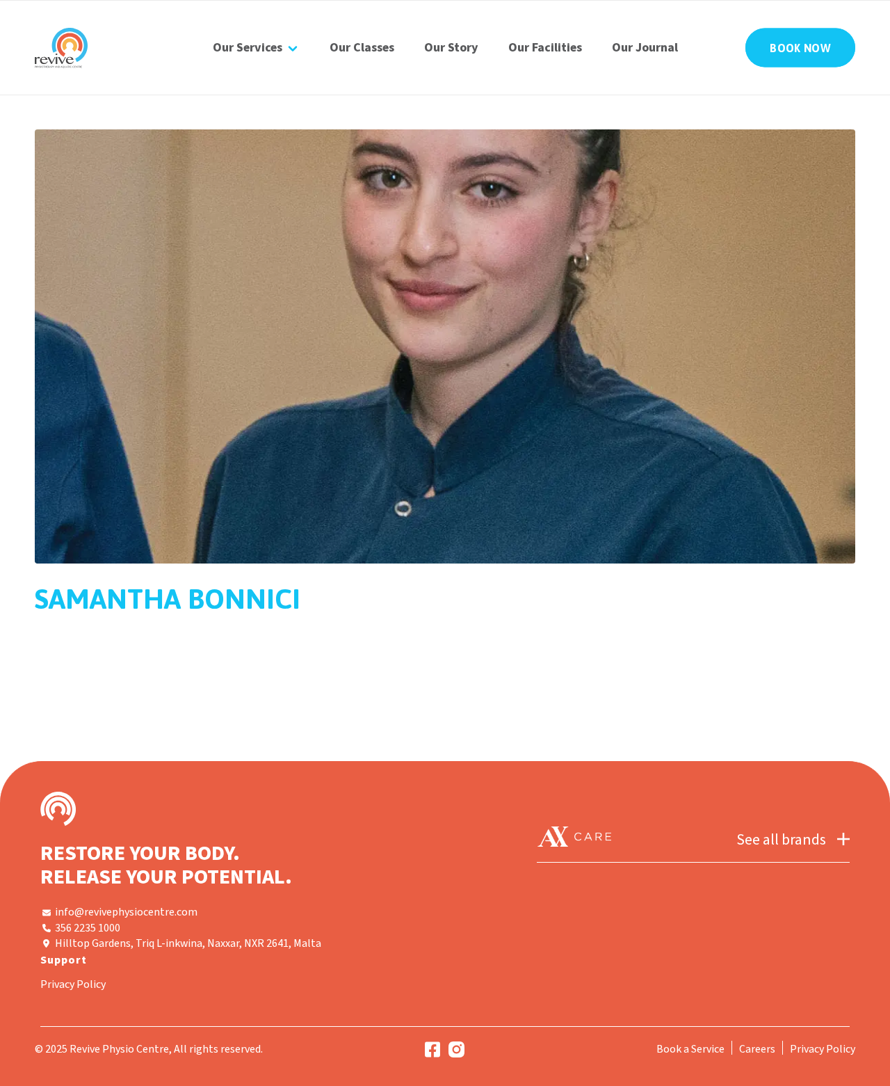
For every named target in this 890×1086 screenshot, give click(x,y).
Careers (757, 1049)
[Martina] (445, 346)
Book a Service (690, 1049)
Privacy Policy (73, 984)
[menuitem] (256, 48)
